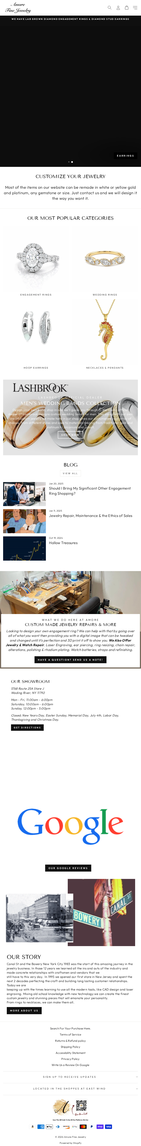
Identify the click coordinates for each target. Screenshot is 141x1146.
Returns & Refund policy (70, 1040)
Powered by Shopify (70, 1142)
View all (70, 473)
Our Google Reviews (68, 868)
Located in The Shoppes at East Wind (69, 1088)
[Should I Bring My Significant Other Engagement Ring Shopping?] (24, 494)
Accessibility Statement (71, 1053)
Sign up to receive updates (69, 1076)
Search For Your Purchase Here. (70, 1028)
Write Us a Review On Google (70, 1065)
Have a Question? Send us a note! (70, 659)
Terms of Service (70, 1034)
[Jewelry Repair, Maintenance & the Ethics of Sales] (24, 521)
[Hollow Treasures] (24, 548)
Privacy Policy (70, 1059)
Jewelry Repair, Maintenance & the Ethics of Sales (90, 515)
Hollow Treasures (63, 542)
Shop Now (70, 434)
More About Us (24, 1010)
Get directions (27, 727)
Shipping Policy (70, 1047)
